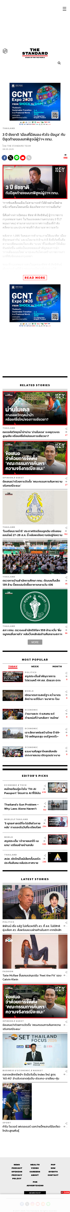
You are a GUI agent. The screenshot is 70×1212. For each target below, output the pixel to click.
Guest (20, 477)
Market (38, 1070)
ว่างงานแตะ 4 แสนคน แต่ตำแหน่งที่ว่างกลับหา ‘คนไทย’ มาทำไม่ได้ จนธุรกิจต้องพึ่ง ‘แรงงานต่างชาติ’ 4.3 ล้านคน (42, 715)
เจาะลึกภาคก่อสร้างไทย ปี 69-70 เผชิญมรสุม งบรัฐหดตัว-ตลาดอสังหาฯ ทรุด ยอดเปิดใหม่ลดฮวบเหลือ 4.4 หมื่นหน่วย (43, 734)
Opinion (8, 477)
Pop (53, 1165)
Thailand (9, 128)
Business (9, 1070)
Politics (31, 672)
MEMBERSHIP (35, 1193)
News (17, 1165)
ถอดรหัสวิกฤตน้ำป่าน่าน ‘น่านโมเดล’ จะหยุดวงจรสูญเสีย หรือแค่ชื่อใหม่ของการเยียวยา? (31, 434)
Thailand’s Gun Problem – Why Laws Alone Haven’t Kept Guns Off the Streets (21, 806)
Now (53, 1168)
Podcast (17, 1168)
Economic (31, 709)
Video (35, 1168)
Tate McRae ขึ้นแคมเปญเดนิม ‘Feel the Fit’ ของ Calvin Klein (32, 977)
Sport (7, 1122)
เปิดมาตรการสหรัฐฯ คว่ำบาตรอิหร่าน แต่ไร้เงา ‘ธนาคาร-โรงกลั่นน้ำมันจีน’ (43, 697)
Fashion (8, 971)
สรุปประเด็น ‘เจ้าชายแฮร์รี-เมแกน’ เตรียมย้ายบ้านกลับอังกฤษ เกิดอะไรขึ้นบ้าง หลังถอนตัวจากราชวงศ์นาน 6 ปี (21, 843)
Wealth (35, 1165)
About (35, 1175)
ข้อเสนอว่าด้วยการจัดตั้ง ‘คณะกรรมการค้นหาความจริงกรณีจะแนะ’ (32, 483)
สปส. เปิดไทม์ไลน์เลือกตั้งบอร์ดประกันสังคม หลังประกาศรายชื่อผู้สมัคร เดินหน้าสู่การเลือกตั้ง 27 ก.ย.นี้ (22, 861)
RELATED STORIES (35, 385)
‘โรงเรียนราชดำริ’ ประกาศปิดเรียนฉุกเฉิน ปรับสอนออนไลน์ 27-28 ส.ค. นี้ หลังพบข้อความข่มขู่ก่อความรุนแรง (32, 533)
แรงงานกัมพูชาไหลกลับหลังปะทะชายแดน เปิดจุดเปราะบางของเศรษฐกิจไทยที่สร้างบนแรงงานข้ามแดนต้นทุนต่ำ (42, 753)
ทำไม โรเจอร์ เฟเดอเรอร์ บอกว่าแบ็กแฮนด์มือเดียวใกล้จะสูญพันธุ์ (31, 1128)
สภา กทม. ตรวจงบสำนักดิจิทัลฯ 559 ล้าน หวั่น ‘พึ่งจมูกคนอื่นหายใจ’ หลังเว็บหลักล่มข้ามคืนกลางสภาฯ (32, 632)
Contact (53, 1175)
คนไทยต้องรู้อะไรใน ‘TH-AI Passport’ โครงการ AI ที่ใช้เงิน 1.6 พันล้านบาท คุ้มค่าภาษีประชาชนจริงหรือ (22, 791)
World (29, 691)
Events (53, 1172)
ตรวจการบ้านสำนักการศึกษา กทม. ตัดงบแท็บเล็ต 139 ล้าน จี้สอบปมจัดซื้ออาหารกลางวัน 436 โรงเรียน (31, 582)
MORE (35, 642)
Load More (35, 1138)
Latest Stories (35, 879)
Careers (35, 1172)
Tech (23, 785)
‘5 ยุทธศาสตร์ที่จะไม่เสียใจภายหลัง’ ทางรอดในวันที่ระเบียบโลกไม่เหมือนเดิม (22, 825)
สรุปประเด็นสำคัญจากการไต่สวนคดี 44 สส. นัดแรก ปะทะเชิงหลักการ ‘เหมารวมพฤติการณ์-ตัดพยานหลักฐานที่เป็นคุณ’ (43, 678)
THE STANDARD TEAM (19, 146)
